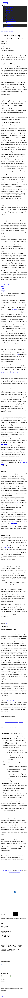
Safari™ (2, 286)
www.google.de (14, 309)
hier (18, 354)
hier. (5, 919)
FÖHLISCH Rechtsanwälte (14, 872)
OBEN (2, 996)
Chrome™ (3, 288)
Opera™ (2, 291)
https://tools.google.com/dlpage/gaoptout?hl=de (10, 372)
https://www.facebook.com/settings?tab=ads (14, 722)
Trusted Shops (19, 870)
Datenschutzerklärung (5, 870)
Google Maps (14, 523)
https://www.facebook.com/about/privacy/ (13, 700)
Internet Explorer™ (5, 284)
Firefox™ (3, 290)
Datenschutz (3, 981)
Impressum (3, 979)
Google (23, 521)
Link (21, 460)
